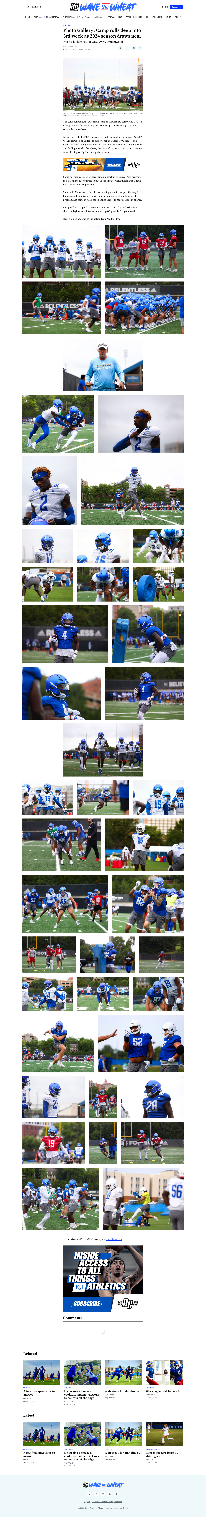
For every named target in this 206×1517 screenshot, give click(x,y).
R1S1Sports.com (70, 46)
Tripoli (125, 1508)
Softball (110, 17)
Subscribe (176, 7)
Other (168, 17)
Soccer (138, 17)
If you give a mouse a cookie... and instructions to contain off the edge (81, 1395)
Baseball (97, 17)
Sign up (87, 1502)
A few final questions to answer (39, 1393)
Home (27, 17)
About (178, 17)
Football (38, 17)
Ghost (118, 1508)
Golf (120, 17)
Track (128, 17)
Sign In (165, 7)
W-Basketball (69, 17)
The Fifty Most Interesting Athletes (107, 1502)
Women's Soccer (153, 1449)
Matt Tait (27, 1398)
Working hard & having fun (164, 1391)
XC (147, 17)
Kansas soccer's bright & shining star (162, 1454)
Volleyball (84, 17)
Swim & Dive (157, 17)
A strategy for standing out (123, 1391)
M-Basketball (52, 17)
